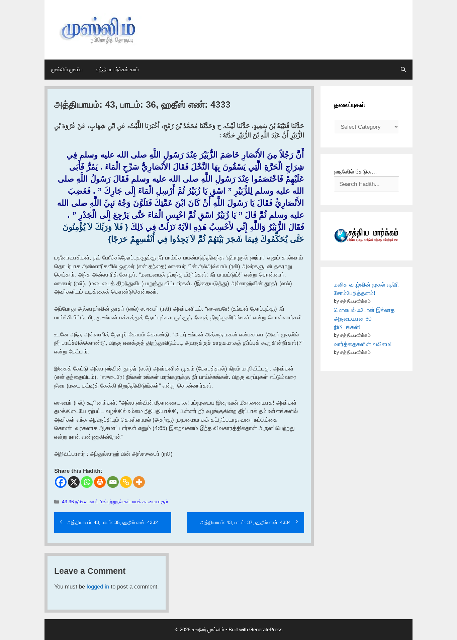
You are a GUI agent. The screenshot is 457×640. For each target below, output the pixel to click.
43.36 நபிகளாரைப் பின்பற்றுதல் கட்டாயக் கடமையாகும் (115, 501)
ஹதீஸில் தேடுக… (355, 172)
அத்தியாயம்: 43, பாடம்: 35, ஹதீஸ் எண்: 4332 (113, 522)
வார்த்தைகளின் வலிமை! (363, 344)
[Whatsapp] (87, 482)
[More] (139, 482)
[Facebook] (61, 482)
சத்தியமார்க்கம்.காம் (117, 69)
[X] (74, 482)
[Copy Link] (126, 482)
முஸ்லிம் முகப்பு (67, 69)
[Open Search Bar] (403, 70)
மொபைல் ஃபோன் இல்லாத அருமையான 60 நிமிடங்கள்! (364, 318)
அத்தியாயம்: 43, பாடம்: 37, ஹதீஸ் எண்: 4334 (245, 522)
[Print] (100, 482)
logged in (98, 586)
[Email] (113, 482)
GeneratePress (266, 629)
